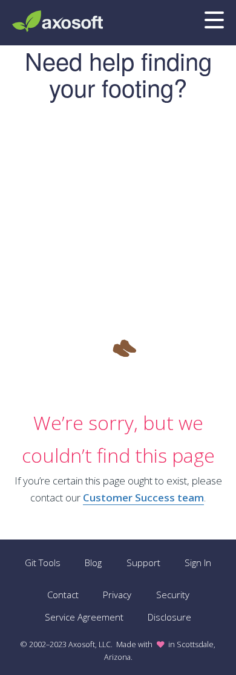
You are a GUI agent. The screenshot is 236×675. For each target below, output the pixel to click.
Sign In (198, 562)
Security (172, 595)
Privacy (117, 595)
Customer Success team (143, 497)
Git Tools (43, 562)
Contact (63, 595)
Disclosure (169, 617)
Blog (93, 562)
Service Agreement (84, 617)
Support (143, 562)
